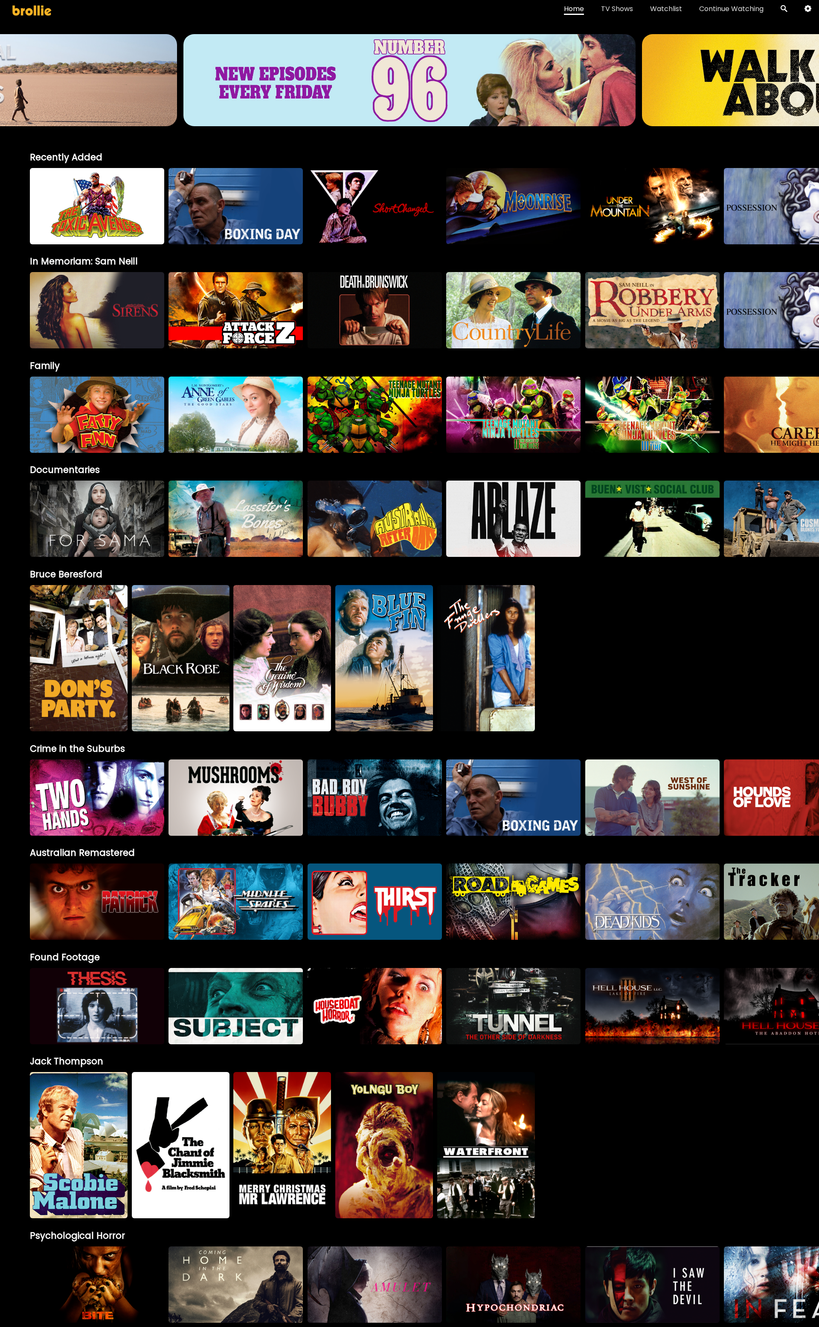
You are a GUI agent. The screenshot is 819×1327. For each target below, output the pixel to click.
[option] (97, 206)
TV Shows (617, 9)
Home (574, 9)
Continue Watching (731, 9)
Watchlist (666, 9)
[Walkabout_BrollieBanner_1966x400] (409, 122)
